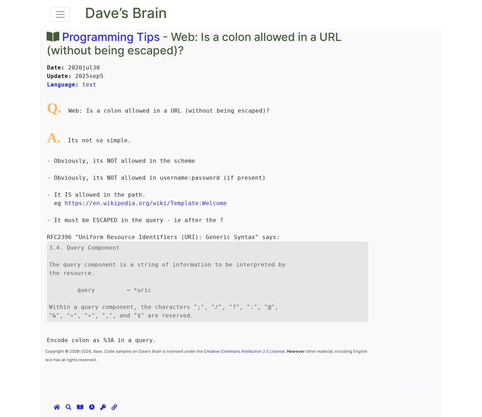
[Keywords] (103, 407)
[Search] (68, 407)
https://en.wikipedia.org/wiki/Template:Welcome (146, 203)
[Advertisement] (173, 379)
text (71, 84)
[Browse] (80, 407)
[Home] (57, 407)
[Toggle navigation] (60, 14)
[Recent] (91, 407)
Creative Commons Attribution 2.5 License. (245, 351)
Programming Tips (111, 37)
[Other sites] (114, 407)
